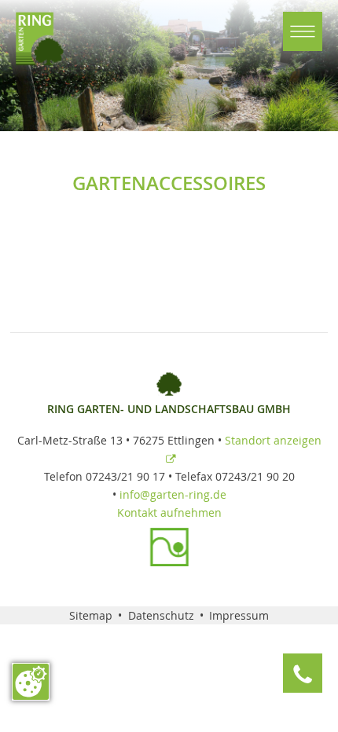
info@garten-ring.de (172, 494)
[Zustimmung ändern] (31, 682)
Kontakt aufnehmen (169, 512)
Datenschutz (161, 615)
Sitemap (90, 615)
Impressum (239, 615)
